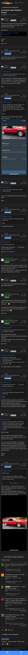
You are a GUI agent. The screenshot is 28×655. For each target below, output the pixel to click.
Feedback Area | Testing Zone (17, 565)
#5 (25, 181)
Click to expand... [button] (14, 483)
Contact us (4, 641)
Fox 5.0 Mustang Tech (14, 590)
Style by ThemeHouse (14, 649)
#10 (25, 294)
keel (8, 623)
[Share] (23, 19)
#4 (25, 95)
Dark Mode (6, 639)
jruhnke (7, 565)
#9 (25, 279)
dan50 (6, 590)
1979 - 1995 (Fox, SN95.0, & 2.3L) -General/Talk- (18, 611)
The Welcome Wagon (16, 577)
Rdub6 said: (5, 71)
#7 (25, 235)
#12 (25, 349)
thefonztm (7, 577)
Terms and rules (12, 641)
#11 (25, 320)
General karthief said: (7, 355)
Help (3, 644)
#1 (25, 18)
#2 (25, 51)
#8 (25, 259)
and (9, 251)
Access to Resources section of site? (16, 564)
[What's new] (20, 3)
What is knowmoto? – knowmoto (10, 33)
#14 (25, 413)
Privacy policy (20, 641)
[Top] (5, 644)
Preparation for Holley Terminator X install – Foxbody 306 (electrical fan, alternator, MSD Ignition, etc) (16, 600)
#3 (25, 66)
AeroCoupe (8, 618)
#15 (25, 463)
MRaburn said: (6, 102)
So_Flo (6, 603)
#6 (25, 209)
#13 (25, 375)
